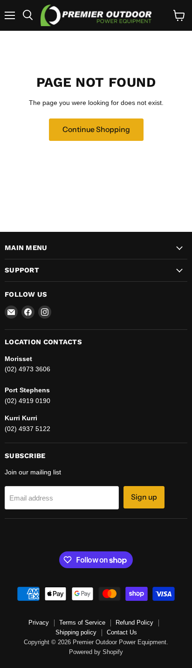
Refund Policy (134, 622)
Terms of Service (82, 622)
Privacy (38, 622)
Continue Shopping (96, 129)
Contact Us (122, 632)
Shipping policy (75, 632)
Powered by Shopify (96, 651)
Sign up (144, 497)
